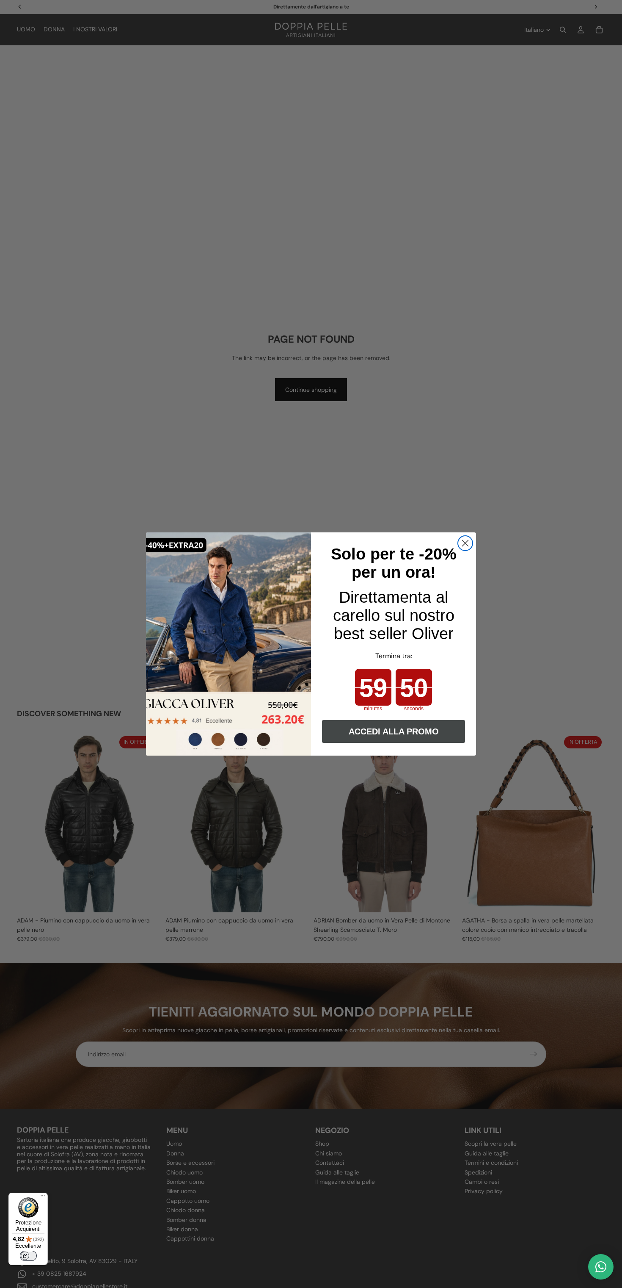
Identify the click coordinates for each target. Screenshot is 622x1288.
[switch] (28, 1256)
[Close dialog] (465, 543)
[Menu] (43, 1198)
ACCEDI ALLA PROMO (394, 731)
